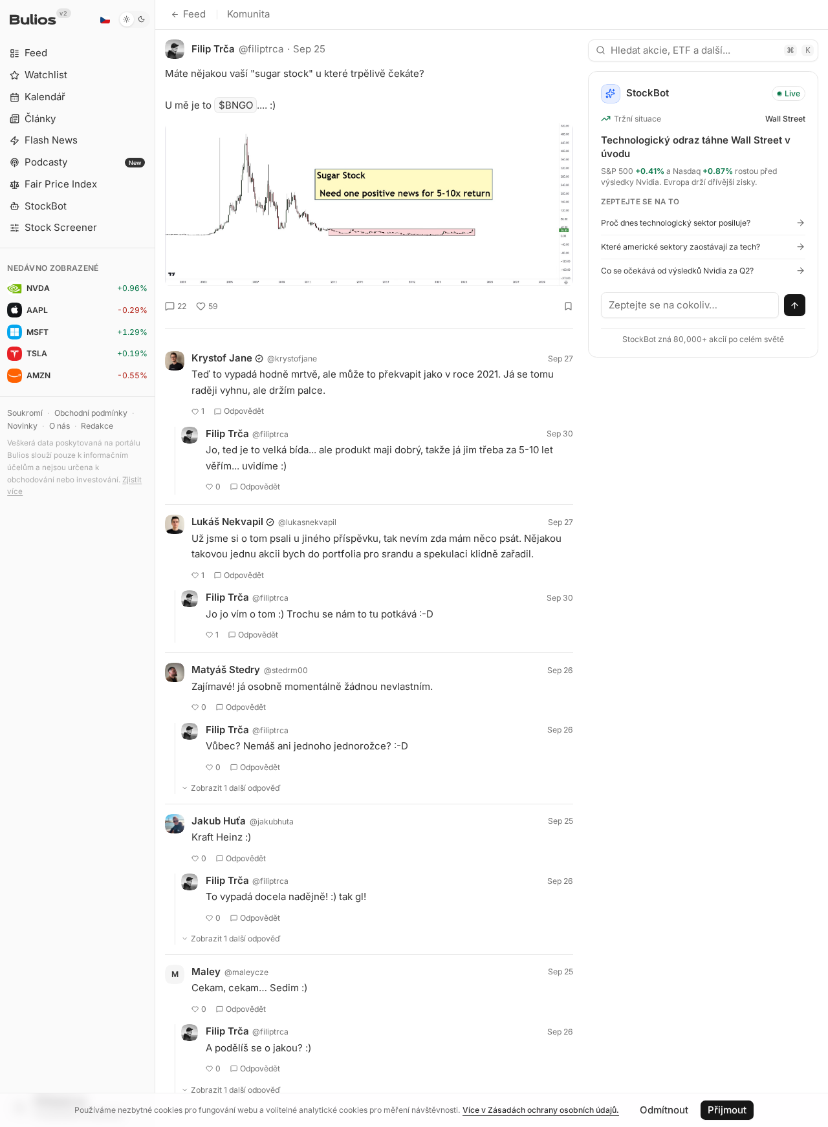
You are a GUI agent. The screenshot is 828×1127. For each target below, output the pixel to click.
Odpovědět (244, 411)
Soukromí (25, 413)
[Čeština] (104, 19)
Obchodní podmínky (90, 413)
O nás (59, 426)
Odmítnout (664, 1110)
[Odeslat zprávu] (795, 305)
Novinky (22, 426)
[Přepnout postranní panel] (155, 563)
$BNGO (236, 105)
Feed (194, 14)
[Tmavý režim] (134, 19)
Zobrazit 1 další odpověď (236, 788)
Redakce (97, 426)
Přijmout (727, 1110)
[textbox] (690, 305)
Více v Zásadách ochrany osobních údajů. (541, 1110)
